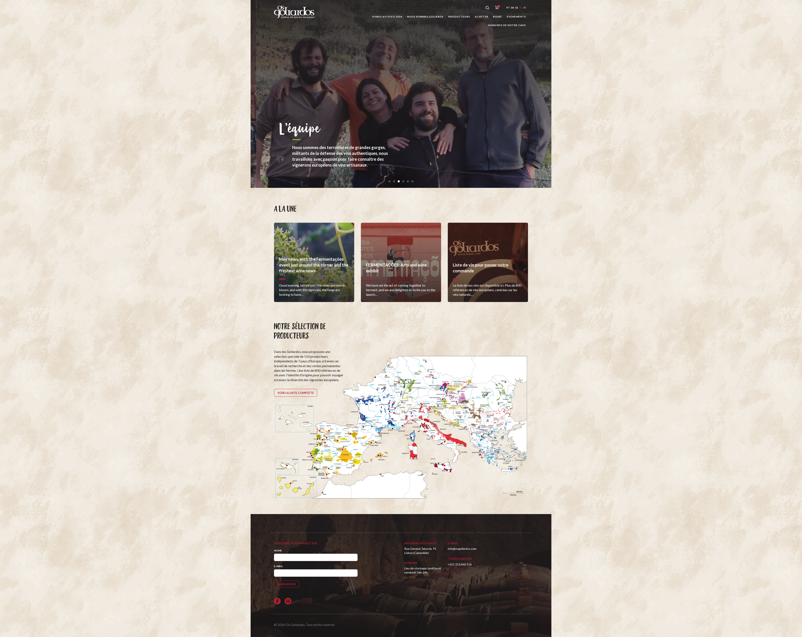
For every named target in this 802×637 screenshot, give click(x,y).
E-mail (278, 566)
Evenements (516, 16)
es (516, 7)
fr (520, 7)
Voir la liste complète (295, 392)
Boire (497, 16)
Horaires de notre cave (507, 25)
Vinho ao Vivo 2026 (387, 16)
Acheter (481, 16)
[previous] (258, 94)
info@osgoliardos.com (462, 548)
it (525, 7)
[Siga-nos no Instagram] (288, 601)
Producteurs (459, 16)
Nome (278, 550)
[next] (543, 94)
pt (508, 7)
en (512, 7)
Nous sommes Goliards (425, 16)
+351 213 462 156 (460, 564)
